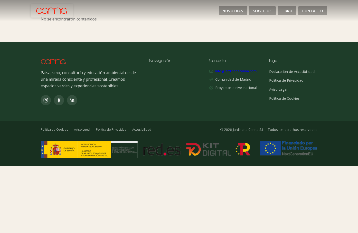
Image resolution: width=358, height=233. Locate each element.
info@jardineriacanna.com (236, 71)
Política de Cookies (284, 98)
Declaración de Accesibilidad (292, 71)
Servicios (262, 10)
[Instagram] (46, 100)
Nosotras (233, 10)
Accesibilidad (141, 129)
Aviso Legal (278, 89)
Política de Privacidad (286, 80)
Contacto (312, 10)
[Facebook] (59, 100)
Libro (287, 10)
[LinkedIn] (72, 100)
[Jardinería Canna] (52, 11)
